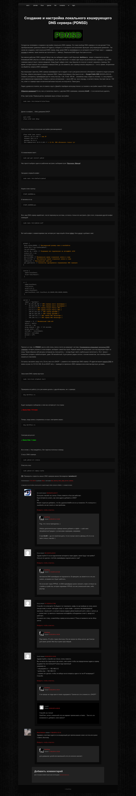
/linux (42, 5)
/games (49, 5)
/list (55, 5)
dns (52, 481)
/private (35, 5)
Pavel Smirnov (41, 732)
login (73, 5)
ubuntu (71, 481)
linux (60, 481)
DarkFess (47, 517)
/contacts (62, 5)
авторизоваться (64, 775)
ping (63, 481)
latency (56, 481)
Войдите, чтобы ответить (45, 510)
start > (28, 5)
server (67, 481)
